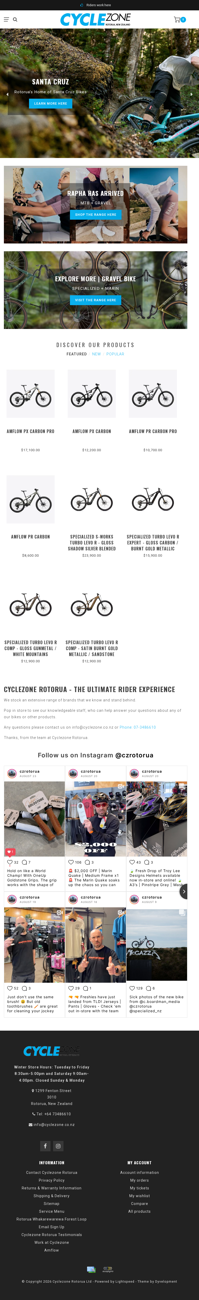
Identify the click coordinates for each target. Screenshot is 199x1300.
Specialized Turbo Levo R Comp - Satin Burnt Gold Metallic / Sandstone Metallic (92, 651)
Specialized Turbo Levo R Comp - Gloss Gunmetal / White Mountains (30, 648)
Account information (139, 1172)
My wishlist (139, 1196)
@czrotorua (134, 755)
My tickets (139, 1188)
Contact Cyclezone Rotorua (51, 1172)
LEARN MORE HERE (50, 103)
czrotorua (30, 771)
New (96, 354)
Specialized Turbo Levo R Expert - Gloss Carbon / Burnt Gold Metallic (153, 543)
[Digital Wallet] (107, 1270)
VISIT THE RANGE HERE (95, 300)
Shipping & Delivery (52, 1196)
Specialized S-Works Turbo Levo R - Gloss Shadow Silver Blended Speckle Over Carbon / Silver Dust (92, 549)
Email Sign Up (52, 1227)
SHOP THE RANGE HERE (95, 215)
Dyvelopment (166, 1281)
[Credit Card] (91, 1270)
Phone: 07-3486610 (138, 727)
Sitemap (52, 1204)
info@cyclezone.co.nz (54, 1125)
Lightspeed (125, 1281)
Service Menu (52, 1211)
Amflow (51, 1250)
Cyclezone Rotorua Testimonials (52, 1235)
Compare (139, 1204)
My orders (139, 1180)
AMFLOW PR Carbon (30, 537)
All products (139, 1211)
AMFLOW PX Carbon (92, 431)
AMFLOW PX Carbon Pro (30, 431)
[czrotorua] (12, 773)
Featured (77, 354)
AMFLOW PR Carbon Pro (153, 431)
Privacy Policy (52, 1180)
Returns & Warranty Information (52, 1188)
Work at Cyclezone (51, 1242)
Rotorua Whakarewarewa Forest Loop (52, 1219)
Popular (115, 354)
